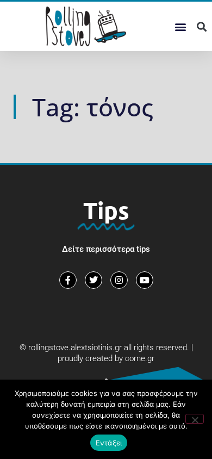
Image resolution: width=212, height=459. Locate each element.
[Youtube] (144, 280)
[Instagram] (119, 280)
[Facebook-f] (68, 280)
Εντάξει (109, 442)
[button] (180, 26)
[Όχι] (194, 419)
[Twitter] (93, 280)
